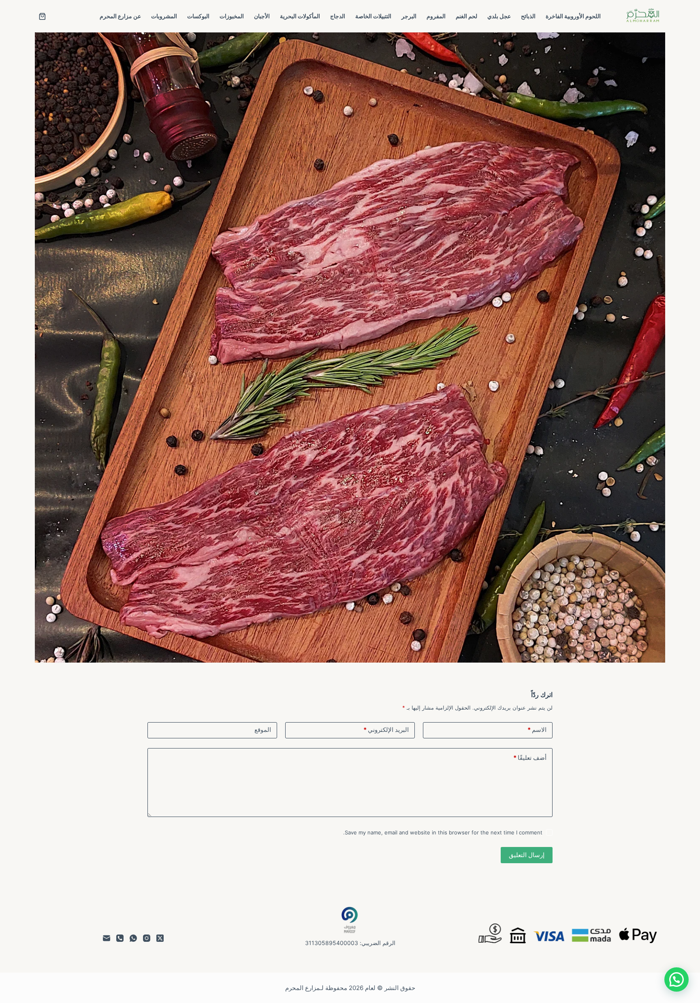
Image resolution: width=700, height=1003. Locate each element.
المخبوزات (232, 16)
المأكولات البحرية (300, 16)
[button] (676, 979)
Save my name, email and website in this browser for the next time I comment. (442, 832)
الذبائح (528, 16)
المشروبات (164, 16)
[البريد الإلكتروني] (106, 938)
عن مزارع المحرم (120, 16)
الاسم (536, 730)
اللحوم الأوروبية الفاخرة (573, 16)
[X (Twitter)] (160, 938)
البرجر (408, 16)
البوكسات (198, 16)
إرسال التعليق (526, 855)
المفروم (436, 16)
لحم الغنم (466, 16)
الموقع (262, 730)
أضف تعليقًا (529, 757)
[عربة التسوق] (42, 16)
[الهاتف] (120, 938)
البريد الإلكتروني (386, 730)
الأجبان (262, 16)
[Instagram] (146, 938)
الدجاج (337, 16)
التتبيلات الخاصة (373, 16)
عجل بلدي (499, 16)
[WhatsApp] (133, 938)
